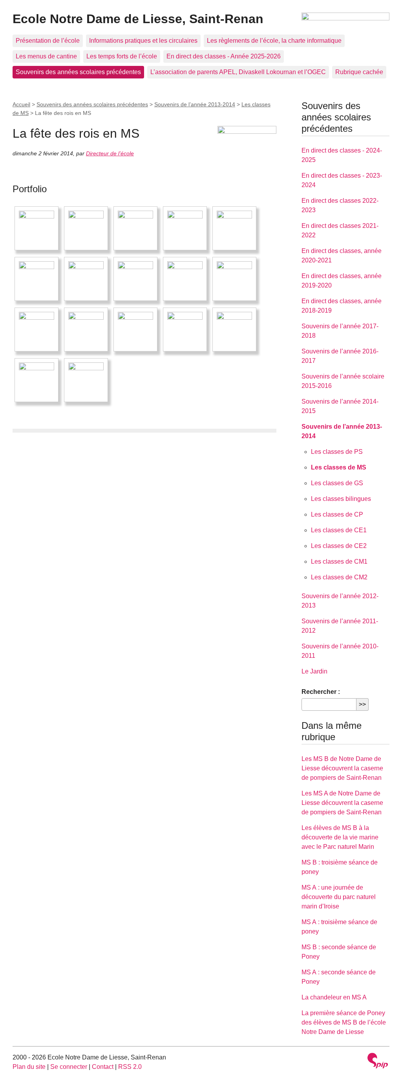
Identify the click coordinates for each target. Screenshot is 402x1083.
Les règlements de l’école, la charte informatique (274, 40)
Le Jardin (314, 671)
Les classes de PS (337, 451)
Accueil (21, 104)
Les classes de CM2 (339, 577)
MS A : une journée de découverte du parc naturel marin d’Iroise (339, 897)
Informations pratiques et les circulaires (143, 40)
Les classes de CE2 (339, 545)
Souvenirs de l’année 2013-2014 (194, 104)
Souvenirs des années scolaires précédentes (78, 72)
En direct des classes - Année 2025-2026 (223, 56)
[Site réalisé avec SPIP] (377, 1061)
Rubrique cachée (359, 72)
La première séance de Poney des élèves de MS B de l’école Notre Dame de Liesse (344, 1022)
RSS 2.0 (130, 1066)
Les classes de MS (338, 467)
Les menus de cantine (46, 56)
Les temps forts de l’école (121, 56)
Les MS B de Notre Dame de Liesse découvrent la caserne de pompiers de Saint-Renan (342, 768)
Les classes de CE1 (339, 530)
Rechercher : (321, 691)
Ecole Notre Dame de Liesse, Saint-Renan (138, 19)
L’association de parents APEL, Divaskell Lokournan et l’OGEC (238, 72)
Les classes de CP (337, 514)
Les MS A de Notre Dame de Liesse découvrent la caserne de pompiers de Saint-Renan (342, 802)
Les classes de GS (337, 483)
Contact (102, 1066)
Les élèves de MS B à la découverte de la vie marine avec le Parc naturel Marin (340, 837)
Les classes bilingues (341, 498)
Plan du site (29, 1066)
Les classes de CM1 (339, 561)
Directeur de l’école (110, 153)
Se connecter (68, 1066)
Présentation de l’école (48, 40)
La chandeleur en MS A (334, 997)
